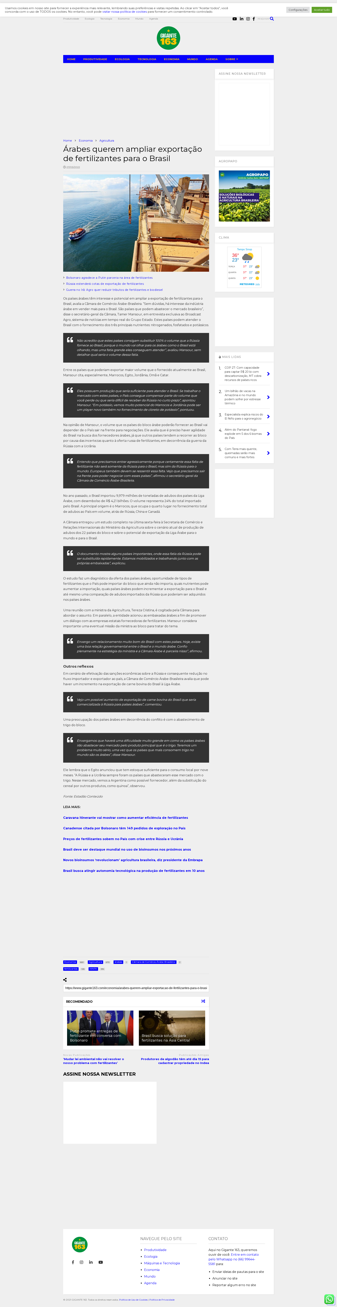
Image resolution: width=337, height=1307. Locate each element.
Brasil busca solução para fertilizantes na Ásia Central (166, 1038)
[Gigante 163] (168, 48)
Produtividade (71, 18)
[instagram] (248, 19)
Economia (123, 18)
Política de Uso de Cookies (133, 1299)
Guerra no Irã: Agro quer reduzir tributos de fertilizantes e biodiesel (114, 290)
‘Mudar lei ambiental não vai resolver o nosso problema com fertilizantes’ (93, 1061)
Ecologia (89, 18)
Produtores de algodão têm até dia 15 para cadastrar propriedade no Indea (175, 1061)
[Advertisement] (136, 101)
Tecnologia (106, 18)
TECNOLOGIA (146, 59)
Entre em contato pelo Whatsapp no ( (233, 1259)
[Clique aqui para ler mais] (172, 1028)
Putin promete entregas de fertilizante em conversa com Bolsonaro (95, 1036)
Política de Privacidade (162, 1299)
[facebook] (254, 19)
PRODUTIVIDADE (95, 59)
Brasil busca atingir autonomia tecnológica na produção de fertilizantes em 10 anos (134, 871)
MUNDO (192, 59)
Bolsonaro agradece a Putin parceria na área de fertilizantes (109, 278)
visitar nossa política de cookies (124, 11)
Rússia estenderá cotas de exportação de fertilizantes (105, 284)
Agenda (153, 18)
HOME (71, 59)
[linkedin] (241, 19)
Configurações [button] (298, 9)
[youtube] (234, 19)
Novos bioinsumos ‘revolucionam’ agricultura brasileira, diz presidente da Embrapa (133, 860)
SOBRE (230, 59)
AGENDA (212, 59)
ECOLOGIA (122, 59)
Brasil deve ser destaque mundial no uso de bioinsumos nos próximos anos (127, 849)
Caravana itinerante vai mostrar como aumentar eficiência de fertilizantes (125, 818)
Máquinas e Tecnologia (162, 1263)
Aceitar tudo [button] (322, 9)
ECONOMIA (171, 59)
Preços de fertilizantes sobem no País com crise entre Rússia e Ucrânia (123, 839)
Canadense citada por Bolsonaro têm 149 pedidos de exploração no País (124, 828)
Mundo (139, 18)
